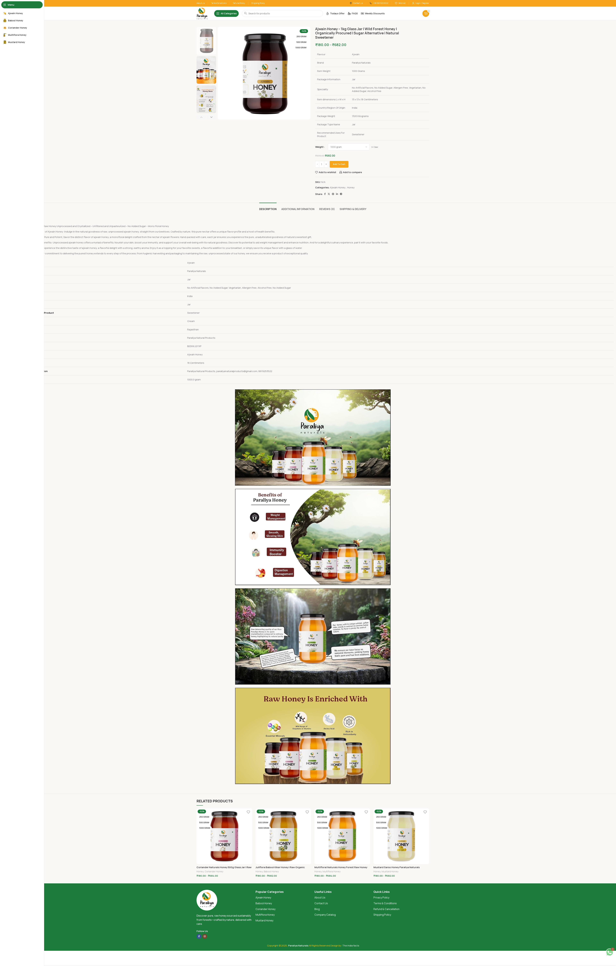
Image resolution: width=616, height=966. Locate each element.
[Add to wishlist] (248, 812)
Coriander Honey (214, 871)
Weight (319, 147)
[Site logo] (202, 13)
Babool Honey (271, 871)
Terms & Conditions (385, 903)
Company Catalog (325, 914)
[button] (201, 117)
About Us (319, 897)
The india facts (350, 945)
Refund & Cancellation (386, 909)
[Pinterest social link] (333, 194)
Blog (317, 909)
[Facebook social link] (325, 194)
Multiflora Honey (332, 871)
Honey (351, 187)
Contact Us (321, 903)
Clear (376, 147)
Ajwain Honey (337, 187)
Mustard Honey (390, 871)
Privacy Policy (381, 897)
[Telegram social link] (341, 194)
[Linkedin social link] (337, 194)
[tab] (268, 207)
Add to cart (339, 164)
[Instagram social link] (204, 936)
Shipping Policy (382, 914)
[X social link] (329, 194)
